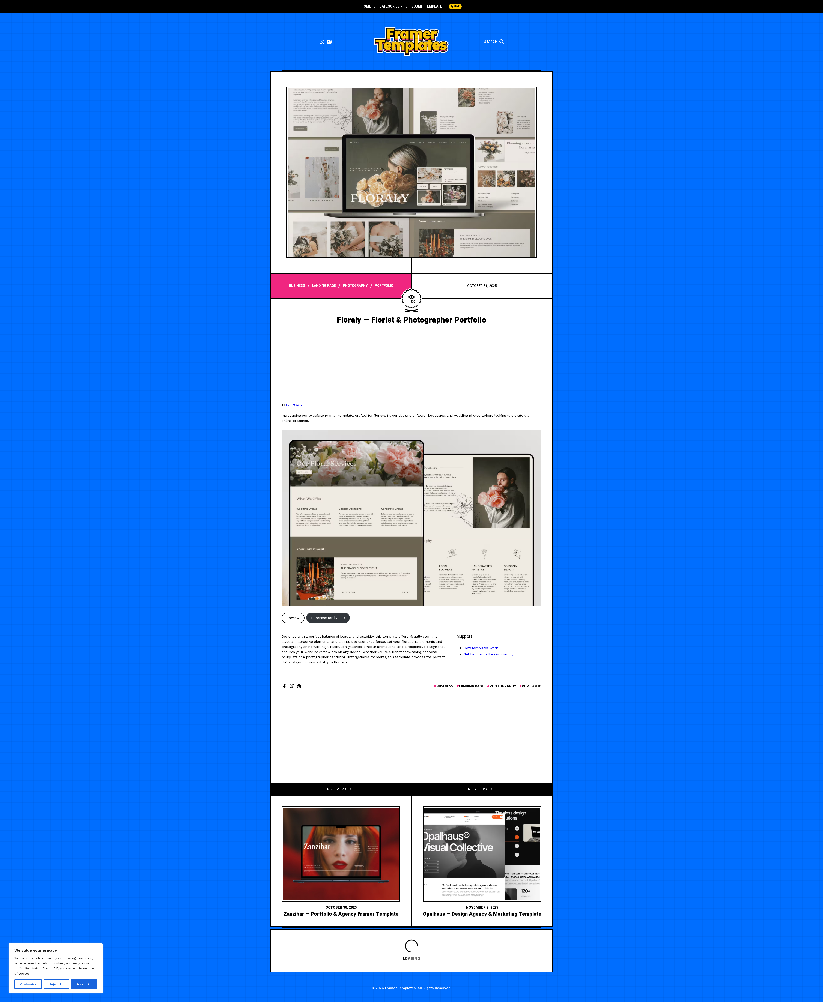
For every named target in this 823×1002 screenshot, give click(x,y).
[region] (56, 968)
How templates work (481, 648)
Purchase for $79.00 (328, 618)
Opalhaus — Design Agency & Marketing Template (482, 914)
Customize (28, 984)
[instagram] (329, 42)
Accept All (83, 984)
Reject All (56, 984)
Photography (355, 286)
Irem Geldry (294, 404)
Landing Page (324, 286)
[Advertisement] (411, 366)
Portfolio (384, 286)
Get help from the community (488, 654)
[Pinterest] (299, 686)
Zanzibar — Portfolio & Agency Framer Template (341, 914)
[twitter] (322, 42)
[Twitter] (291, 686)
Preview (293, 618)
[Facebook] (284, 686)
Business (297, 286)
